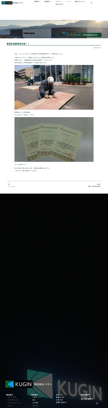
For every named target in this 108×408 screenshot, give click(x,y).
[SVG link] (91, 3)
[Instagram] (97, 403)
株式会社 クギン (18, 3)
